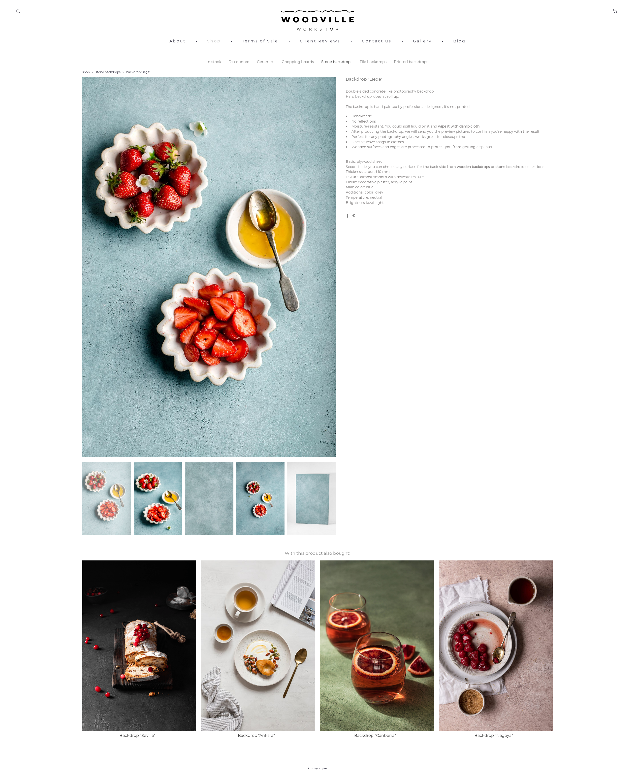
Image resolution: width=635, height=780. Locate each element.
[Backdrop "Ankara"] (258, 645)
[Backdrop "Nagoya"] (496, 645)
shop (86, 72)
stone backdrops (108, 72)
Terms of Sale (260, 41)
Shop (214, 41)
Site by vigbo (317, 768)
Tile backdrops (373, 62)
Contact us (377, 41)
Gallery (422, 41)
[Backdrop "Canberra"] (377, 645)
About (177, 41)
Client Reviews (320, 41)
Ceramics (265, 62)
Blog (459, 41)
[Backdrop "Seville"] (139, 645)
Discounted (239, 62)
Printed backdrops (411, 62)
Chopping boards (298, 62)
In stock (214, 62)
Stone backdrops (336, 62)
